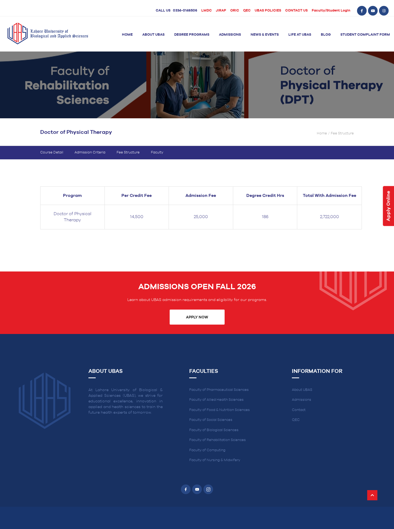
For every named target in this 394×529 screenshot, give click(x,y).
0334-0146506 (185, 10)
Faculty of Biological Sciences (214, 430)
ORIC (234, 10)
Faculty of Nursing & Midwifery (214, 460)
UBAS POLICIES (268, 10)
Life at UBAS (299, 34)
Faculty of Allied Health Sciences (216, 400)
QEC (247, 10)
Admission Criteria (90, 152)
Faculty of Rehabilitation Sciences (217, 440)
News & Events (265, 34)
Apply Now (197, 317)
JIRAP (221, 10)
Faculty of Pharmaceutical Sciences (219, 390)
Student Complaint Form (365, 34)
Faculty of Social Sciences (210, 420)
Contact (299, 410)
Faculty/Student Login (331, 10)
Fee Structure (128, 152)
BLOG (326, 34)
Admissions (230, 34)
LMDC (206, 10)
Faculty (157, 152)
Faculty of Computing (207, 450)
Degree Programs (191, 34)
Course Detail (51, 152)
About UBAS (153, 34)
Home (127, 34)
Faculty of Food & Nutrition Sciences (219, 410)
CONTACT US (296, 10)
